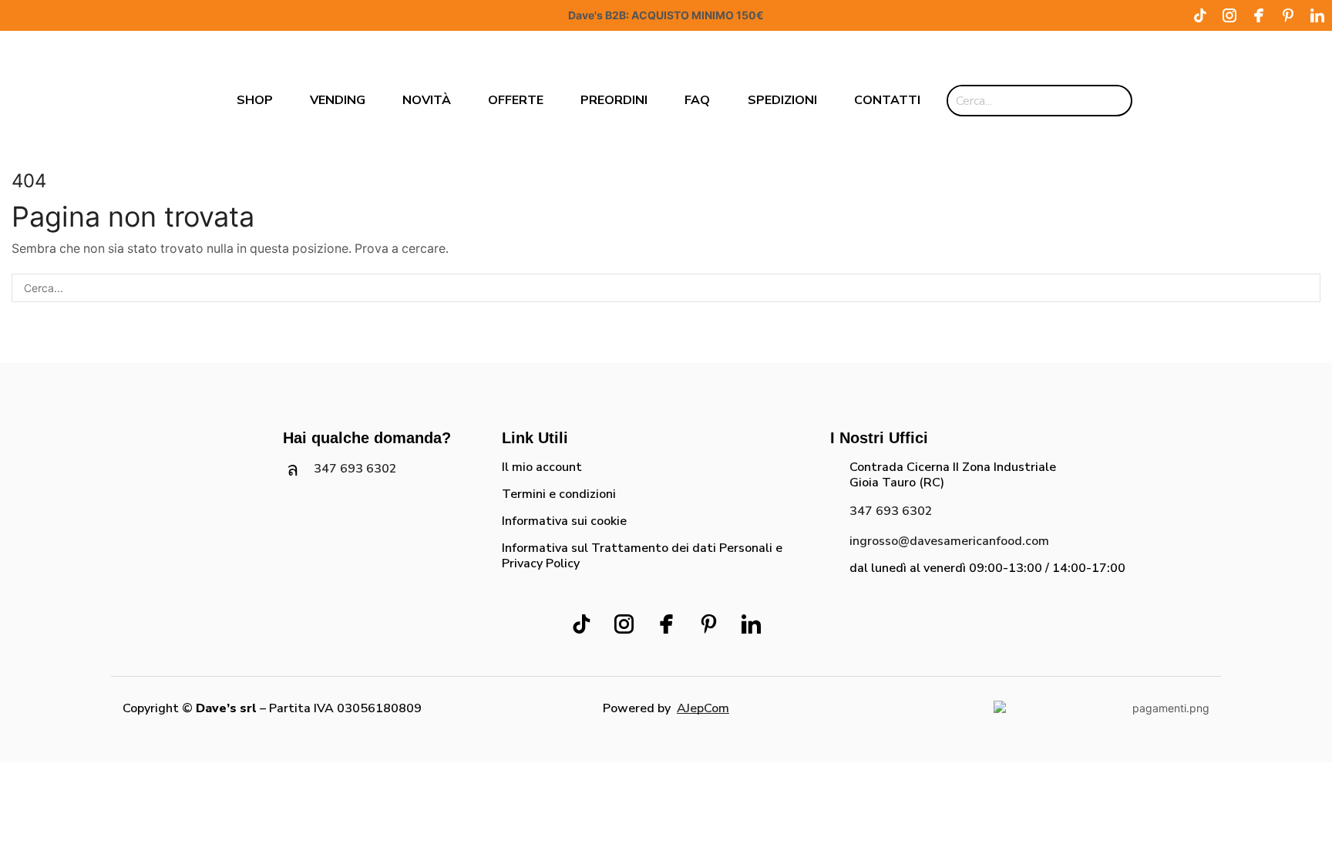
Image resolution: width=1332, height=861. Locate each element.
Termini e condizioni (559, 494)
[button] (1206, 100)
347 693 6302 (355, 468)
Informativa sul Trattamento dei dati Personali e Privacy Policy (642, 555)
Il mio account (542, 467)
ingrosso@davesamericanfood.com (949, 541)
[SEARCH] (1306, 288)
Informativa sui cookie (564, 521)
